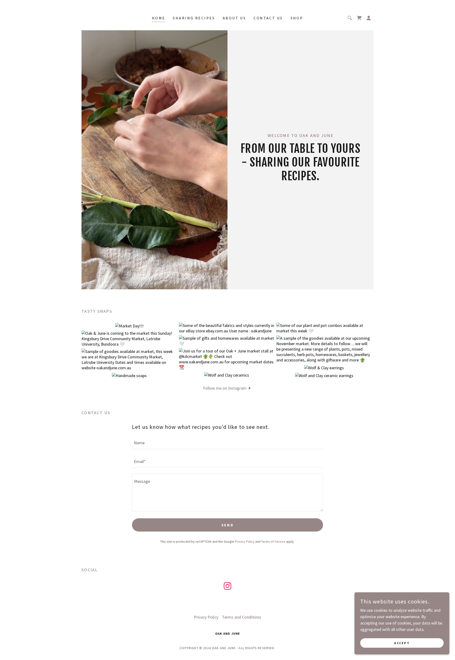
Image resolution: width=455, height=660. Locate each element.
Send (227, 525)
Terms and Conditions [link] (241, 617)
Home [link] (158, 18)
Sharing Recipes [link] (194, 18)
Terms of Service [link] (273, 541)
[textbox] (227, 442)
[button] (368, 18)
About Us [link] (234, 18)
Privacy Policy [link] (245, 541)
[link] (359, 18)
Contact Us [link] (268, 18)
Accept (402, 643)
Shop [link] (297, 18)
